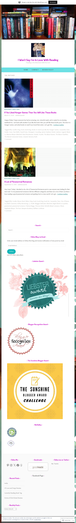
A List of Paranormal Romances (18, 181)
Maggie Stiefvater (40, 203)
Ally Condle (13, 130)
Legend (63, 132)
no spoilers (64, 203)
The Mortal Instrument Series (13, 137)
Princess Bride (39, 206)
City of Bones (65, 201)
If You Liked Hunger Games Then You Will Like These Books (30, 112)
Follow (11, 251)
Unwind (25, 137)
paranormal (8, 206)
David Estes (24, 132)
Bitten (27, 201)
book (22, 130)
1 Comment (7, 139)
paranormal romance (18, 206)
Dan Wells (16, 132)
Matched (19, 134)
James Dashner (46, 132)
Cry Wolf (7, 203)
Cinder (6, 132)
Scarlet (41, 134)
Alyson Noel (21, 201)
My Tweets (54, 464)
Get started (53, 2)
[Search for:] (38, 230)
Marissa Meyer (11, 134)
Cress (10, 132)
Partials (36, 134)
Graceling (38, 132)
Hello (6, 483)
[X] (14, 465)
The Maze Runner (49, 134)
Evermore (14, 203)
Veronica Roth (33, 137)
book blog (28, 130)
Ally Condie (13, 201)
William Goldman (38, 208)
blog (18, 130)
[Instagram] (11, 465)
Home (26, 70)
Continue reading (58, 125)
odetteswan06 (19, 115)
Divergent (31, 132)
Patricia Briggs (30, 206)
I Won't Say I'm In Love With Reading (38, 60)
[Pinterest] (7, 465)
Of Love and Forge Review (12, 488)
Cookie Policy (37, 519)
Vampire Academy (27, 208)
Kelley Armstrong (22, 203)
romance (57, 206)
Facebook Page (38, 476)
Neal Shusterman (28, 134)
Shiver (62, 206)
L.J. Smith (31, 203)
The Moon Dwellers (62, 134)
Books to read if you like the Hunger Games (45, 130)
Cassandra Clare (64, 130)
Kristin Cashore (56, 132)
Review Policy (47, 70)
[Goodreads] (21, 465)
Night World (57, 203)
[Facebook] (17, 465)
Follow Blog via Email (38, 237)
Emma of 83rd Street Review (13, 498)
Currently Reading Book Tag (13, 493)
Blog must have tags (12, 109)
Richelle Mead (49, 206)
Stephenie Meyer (9, 208)
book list (46, 201)
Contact (35, 70)
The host (18, 208)
